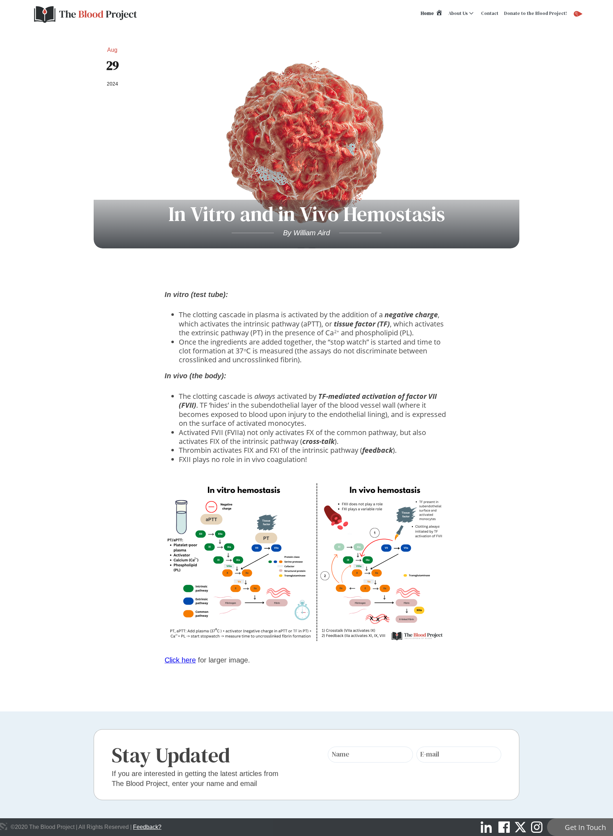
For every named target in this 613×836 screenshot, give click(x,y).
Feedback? (147, 827)
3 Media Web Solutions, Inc (3, 826)
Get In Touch (585, 827)
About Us (458, 13)
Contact (489, 13)
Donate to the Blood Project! (535, 13)
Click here (180, 660)
